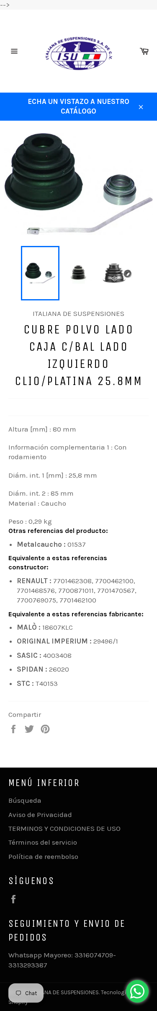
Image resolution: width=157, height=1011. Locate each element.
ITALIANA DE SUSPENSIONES (64, 992)
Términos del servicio (42, 842)
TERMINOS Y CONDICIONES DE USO (64, 828)
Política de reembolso (43, 856)
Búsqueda (24, 800)
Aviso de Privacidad (40, 814)
